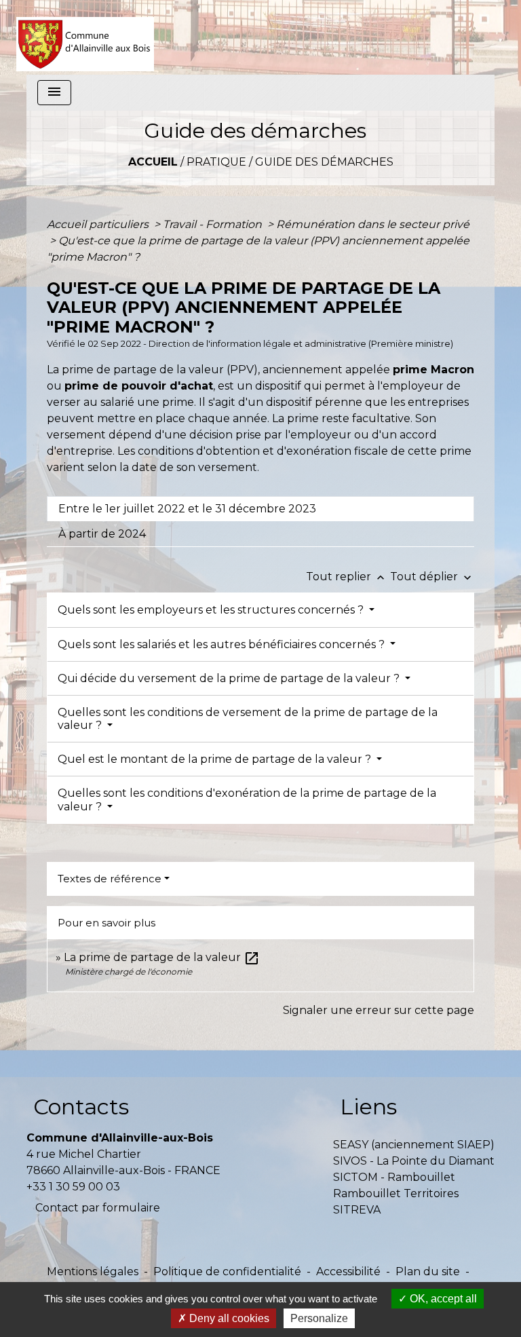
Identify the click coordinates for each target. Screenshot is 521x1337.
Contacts (81, 1106)
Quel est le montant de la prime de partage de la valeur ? (216, 759)
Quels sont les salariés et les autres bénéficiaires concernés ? (222, 644)
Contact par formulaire (97, 1207)
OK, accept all (442, 1298)
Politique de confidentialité (227, 1271)
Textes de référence (109, 878)
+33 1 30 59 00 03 (73, 1186)
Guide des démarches (324, 161)
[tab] (260, 509)
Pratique (216, 161)
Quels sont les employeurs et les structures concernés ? (212, 609)
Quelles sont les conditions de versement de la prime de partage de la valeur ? (248, 719)
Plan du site (427, 1271)
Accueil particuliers (99, 224)
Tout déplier (432, 576)
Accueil (153, 161)
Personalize (319, 1318)
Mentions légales (92, 1271)
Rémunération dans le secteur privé (372, 224)
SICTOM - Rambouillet (394, 1177)
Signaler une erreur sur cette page (378, 1010)
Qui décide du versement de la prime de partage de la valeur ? (230, 678)
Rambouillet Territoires (396, 1193)
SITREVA (357, 1209)
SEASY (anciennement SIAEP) (414, 1144)
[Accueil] (85, 37)
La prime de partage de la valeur (162, 957)
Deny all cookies (228, 1318)
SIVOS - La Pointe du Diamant (414, 1160)
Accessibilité (348, 1271)
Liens (368, 1106)
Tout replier (346, 576)
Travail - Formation (214, 224)
